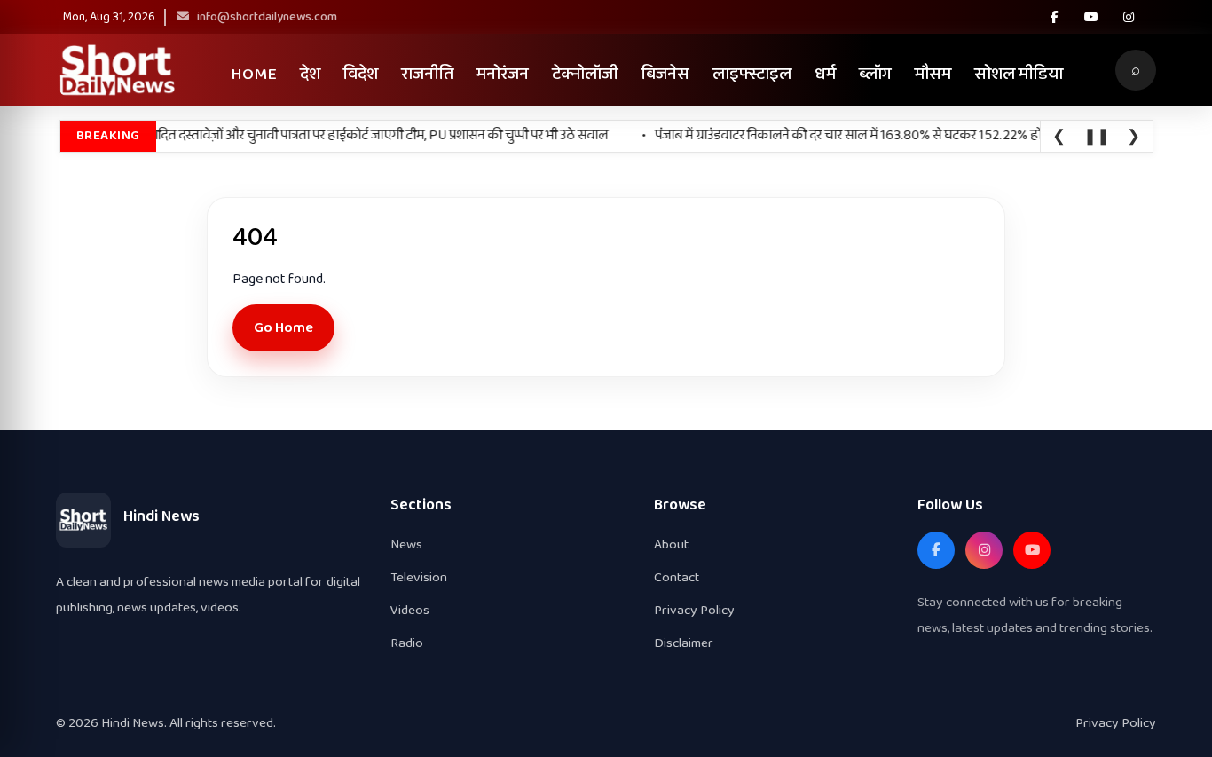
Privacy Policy (694, 610)
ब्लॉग (875, 74)
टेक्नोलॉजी (585, 74)
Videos (409, 610)
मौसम (933, 74)
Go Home (283, 328)
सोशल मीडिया (1018, 74)
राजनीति (427, 74)
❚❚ (1096, 136)
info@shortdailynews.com (265, 17)
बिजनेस (665, 74)
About (671, 544)
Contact (676, 577)
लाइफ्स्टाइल (751, 74)
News (406, 544)
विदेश (360, 74)
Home (254, 74)
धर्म (825, 74)
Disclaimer (683, 643)
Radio (406, 643)
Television (418, 577)
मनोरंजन (502, 74)
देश (310, 74)
